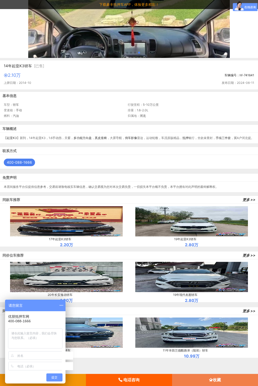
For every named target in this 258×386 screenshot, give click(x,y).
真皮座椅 (101, 138)
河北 (143, 116)
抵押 (185, 138)
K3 (15, 138)
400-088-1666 (19, 162)
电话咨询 (131, 379)
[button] (119, 53)
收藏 (217, 379)
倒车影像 (131, 138)
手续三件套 (223, 138)
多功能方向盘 (83, 138)
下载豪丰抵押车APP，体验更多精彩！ (129, 4)
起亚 (10, 138)
